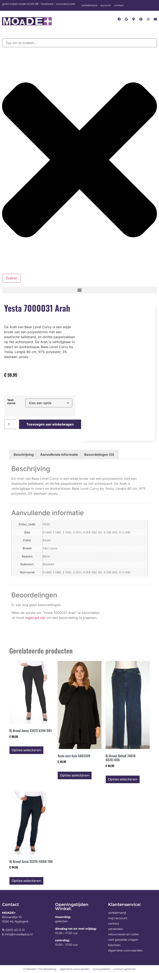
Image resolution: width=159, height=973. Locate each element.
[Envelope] (155, 19)
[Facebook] (119, 19)
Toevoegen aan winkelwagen (50, 424)
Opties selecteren (26, 750)
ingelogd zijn (35, 618)
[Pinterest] (140, 19)
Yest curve (11, 402)
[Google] (126, 19)
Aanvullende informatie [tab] (59, 454)
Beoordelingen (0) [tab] (99, 454)
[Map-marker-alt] (133, 19)
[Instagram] (148, 19)
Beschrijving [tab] (24, 454)
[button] (79, 290)
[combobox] (79, 43)
